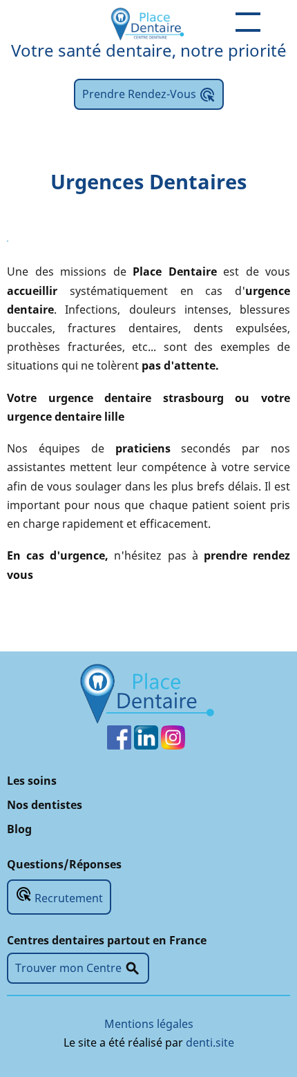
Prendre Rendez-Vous (148, 94)
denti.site (210, 1042)
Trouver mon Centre (78, 968)
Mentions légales (148, 1023)
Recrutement (59, 896)
